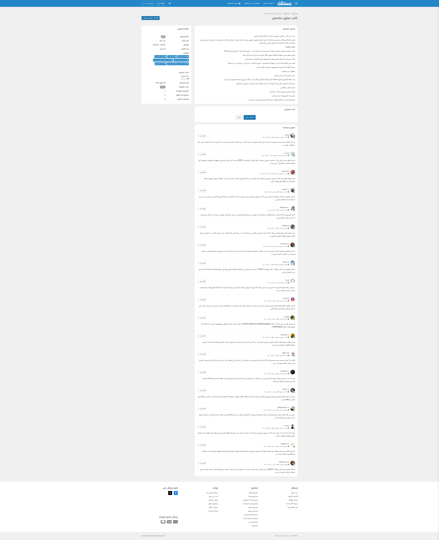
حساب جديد (250, 117)
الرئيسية (294, 13)
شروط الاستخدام (292, 503)
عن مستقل (294, 492)
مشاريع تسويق (253, 511)
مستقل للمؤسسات (212, 492)
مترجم (285, 282)
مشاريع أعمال (253, 492)
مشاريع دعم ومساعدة (250, 518)
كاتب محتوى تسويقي (280, 337)
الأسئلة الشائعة (293, 496)
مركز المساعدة (213, 511)
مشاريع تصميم (253, 507)
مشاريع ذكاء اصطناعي (250, 500)
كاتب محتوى (283, 192)
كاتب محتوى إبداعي (281, 173)
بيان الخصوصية (292, 507)
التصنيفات (254, 525)
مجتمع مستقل (213, 503)
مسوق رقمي (283, 228)
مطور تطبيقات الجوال (281, 264)
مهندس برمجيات (282, 155)
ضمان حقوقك (293, 500)
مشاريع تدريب (253, 522)
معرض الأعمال (213, 500)
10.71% (163, 87)
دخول (239, 117)
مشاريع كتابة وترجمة (251, 514)
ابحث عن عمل (213, 496)
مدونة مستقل (213, 507)
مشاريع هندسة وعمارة (250, 503)
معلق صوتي (283, 464)
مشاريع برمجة (253, 496)
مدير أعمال (184, 79)
